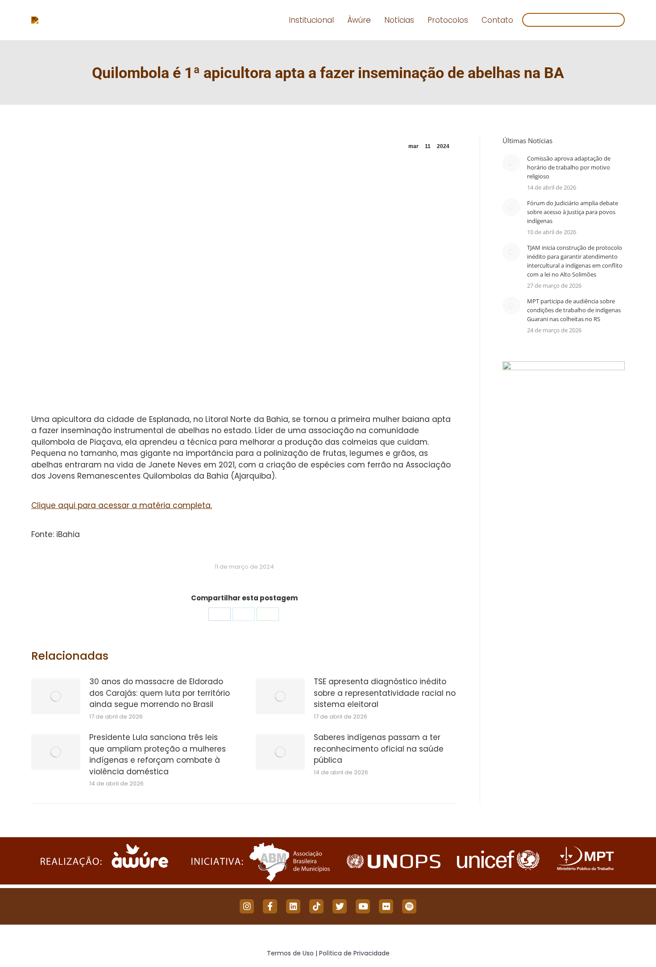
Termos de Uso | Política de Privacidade (328, 953)
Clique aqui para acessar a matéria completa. (121, 505)
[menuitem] (311, 20)
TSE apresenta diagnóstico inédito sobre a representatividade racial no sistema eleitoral (385, 693)
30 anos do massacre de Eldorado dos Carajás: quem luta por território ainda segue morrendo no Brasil (159, 693)
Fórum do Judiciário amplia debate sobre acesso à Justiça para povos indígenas (572, 212)
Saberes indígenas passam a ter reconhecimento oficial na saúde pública (379, 748)
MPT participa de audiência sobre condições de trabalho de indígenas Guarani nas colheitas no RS (574, 310)
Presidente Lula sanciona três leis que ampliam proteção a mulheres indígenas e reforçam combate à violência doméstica (157, 754)
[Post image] (55, 696)
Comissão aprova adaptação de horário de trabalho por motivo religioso (568, 167)
